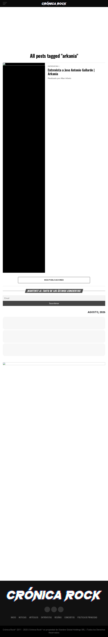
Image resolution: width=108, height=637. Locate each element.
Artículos (33, 617)
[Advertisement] (54, 30)
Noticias (22, 617)
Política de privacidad (87, 617)
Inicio (13, 617)
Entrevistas (46, 617)
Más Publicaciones (54, 280)
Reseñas (58, 617)
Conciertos (69, 617)
